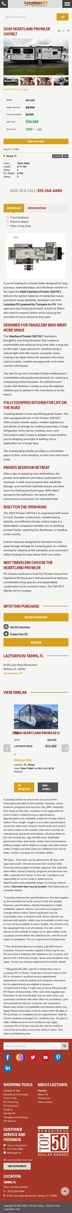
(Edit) (39, 129)
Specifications (37, 208)
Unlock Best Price (36, 141)
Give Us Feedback (17, 1166)
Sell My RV (9, 1113)
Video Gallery (45, 1101)
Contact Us (44, 1098)
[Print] (59, 30)
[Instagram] (20, 1057)
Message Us (14, 1152)
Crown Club (10, 1098)
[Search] (64, 1046)
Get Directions (11, 673)
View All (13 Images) (16, 89)
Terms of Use (53, 1205)
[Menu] (67, 4)
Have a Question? (17, 1145)
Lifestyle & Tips (11, 1090)
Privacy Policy (37, 1205)
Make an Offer (23, 759)
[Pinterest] (58, 1057)
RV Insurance (11, 1105)
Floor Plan (14, 208)
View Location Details (15, 1186)
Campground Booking (15, 1117)
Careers (42, 1090)
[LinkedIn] (7, 1068)
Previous (6, 748)
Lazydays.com (12, 1209)
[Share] (68, 30)
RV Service (9, 1120)
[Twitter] (33, 1057)
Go (62, 16)
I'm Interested (24, 787)
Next (65, 748)
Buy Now (36, 642)
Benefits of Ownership (15, 1094)
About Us (43, 1094)
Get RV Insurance (20, 626)
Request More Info (36, 617)
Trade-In (8, 1109)
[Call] (4, 4)
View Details (46, 787)
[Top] (65, 1191)
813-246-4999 (50, 190)
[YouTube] (45, 1057)
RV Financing (10, 1101)
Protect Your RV (19, 633)
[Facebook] (7, 1057)
